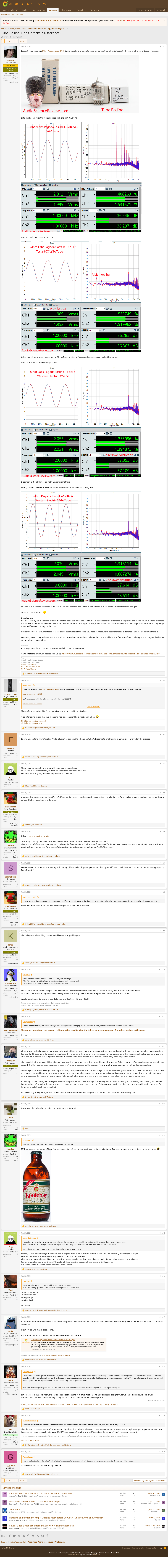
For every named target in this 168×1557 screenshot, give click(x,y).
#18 (163, 1366)
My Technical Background (30, 667)
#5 (164, 793)
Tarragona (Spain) (11, 1345)
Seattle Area (13, 82)
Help (160, 1548)
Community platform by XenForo (70, 1553)
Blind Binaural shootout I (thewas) (33, 721)
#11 (163, 1016)
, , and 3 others (41, 1226)
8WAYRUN (96, 1555)
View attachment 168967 (32, 694)
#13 (163, 1104)
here (122, 20)
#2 (164, 680)
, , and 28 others (41, 757)
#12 (163, 1047)
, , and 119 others (41, 673)
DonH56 (157, 1528)
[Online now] (10, 980)
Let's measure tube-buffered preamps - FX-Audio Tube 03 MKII (41, 1493)
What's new (66, 10)
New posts (5, 14)
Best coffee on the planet (30, 1440)
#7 (164, 863)
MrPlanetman (155, 1496)
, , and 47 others (39, 1097)
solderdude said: (29, 1238)
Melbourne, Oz (13, 964)
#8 (164, 892)
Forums (53, 10)
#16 (163, 1276)
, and (33, 825)
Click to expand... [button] (93, 706)
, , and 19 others (43, 885)
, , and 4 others (40, 1360)
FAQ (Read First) (10, 10)
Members (94, 10)
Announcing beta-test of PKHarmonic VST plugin (53, 1339)
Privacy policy (151, 1548)
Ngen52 (12, 1520)
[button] (73, 10)
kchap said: (27, 1140)
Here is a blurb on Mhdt (38, 836)
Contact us (126, 1548)
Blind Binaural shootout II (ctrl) (32, 723)
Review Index (39, 10)
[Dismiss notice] (164, 20)
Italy (16, 1129)
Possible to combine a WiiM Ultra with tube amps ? (35, 1501)
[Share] (160, 46)
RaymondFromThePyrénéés (19, 1504)
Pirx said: (26, 975)
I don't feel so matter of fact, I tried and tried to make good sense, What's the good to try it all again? (81, 1404)
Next (22, 41)
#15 (163, 1233)
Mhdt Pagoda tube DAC (53, 51)
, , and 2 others (36, 786)
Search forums (17, 14)
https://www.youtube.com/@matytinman (56, 1355)
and (40, 728)
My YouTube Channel (28, 669)
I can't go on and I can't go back (32, 1404)
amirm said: (27, 685)
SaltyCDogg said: (29, 897)
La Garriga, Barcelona (14, 824)
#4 (164, 764)
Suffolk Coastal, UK (11, 1394)
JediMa (11, 1512)
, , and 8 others (46, 924)
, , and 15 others (40, 963)
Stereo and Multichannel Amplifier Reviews (40, 1528)
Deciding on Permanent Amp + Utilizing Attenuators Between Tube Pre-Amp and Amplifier (56, 1517)
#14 (163, 1135)
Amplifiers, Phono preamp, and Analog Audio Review (48, 1496)
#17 (163, 1317)
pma (11, 1528)
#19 (163, 1415)
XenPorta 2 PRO (73, 1555)
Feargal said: (28, 1021)
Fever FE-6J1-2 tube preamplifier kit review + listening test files (41, 1525)
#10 (163, 969)
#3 (164, 734)
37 (16, 41)
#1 (164, 46)
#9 (164, 931)
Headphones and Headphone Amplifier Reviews (43, 1512)
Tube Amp (14, 1509)
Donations (81, 10)
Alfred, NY (14, 1444)
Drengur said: (28, 1371)
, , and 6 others (41, 1010)
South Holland (13, 997)
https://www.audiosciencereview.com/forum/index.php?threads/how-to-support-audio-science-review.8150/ (111, 653)
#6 (164, 831)
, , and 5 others (46, 1310)
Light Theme (9, 1548)
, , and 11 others (42, 856)
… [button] (12, 41)
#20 (163, 1452)
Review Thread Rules (28, 664)
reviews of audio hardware (48, 20)
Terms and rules (138, 1548)
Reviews (25, 10)
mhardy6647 (155, 1512)
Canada (15, 857)
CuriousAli (13, 1496)
